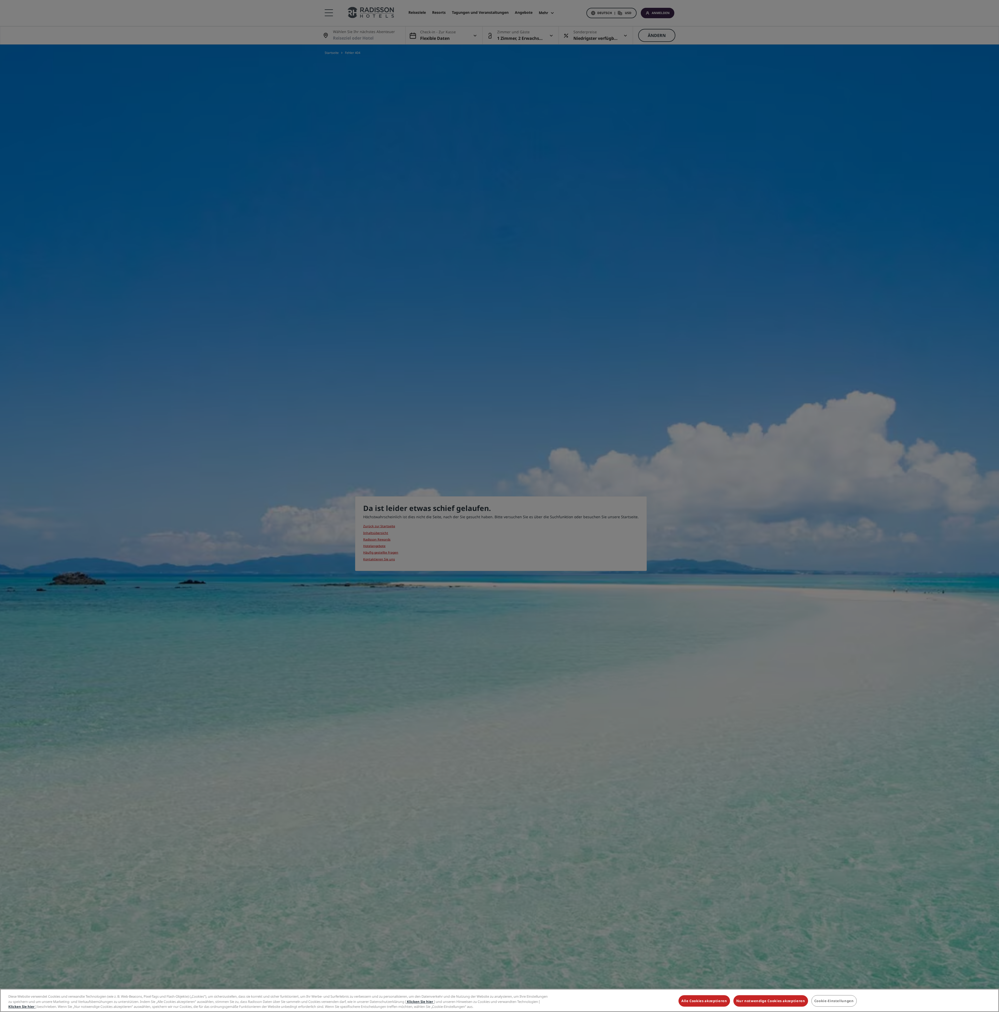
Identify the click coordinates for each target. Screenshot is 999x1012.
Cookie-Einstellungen (834, 1000)
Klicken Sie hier (420, 1001)
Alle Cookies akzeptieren (704, 1000)
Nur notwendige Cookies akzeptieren (770, 1000)
